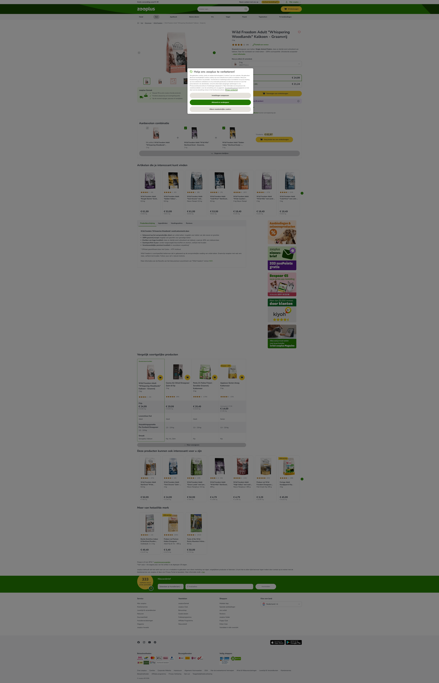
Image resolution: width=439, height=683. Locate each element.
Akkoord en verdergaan (220, 102)
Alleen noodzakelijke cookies (220, 109)
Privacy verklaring (231, 90)
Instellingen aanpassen (220, 95)
